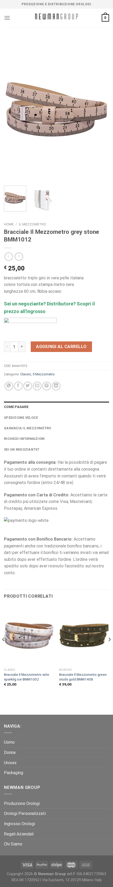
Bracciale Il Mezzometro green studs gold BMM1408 (83, 676)
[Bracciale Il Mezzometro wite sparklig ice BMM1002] (29, 635)
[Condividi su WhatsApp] (8, 386)
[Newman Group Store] (56, 18)
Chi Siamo (13, 843)
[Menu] (7, 17)
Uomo (9, 742)
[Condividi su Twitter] (27, 386)
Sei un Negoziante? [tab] (22, 449)
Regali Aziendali (19, 833)
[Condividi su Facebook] (18, 386)
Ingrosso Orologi (19, 823)
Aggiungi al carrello (61, 346)
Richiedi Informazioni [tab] (24, 439)
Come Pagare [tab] (16, 407)
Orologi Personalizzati (25, 813)
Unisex (10, 762)
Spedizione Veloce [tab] (21, 418)
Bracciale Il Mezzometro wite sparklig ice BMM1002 (26, 676)
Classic (25, 374)
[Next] (100, 109)
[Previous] (12, 109)
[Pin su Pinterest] (46, 386)
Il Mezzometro (32, 224)
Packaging (13, 772)
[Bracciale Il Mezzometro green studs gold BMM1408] (84, 635)
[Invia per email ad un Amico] (37, 386)
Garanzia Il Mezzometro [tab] (27, 428)
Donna (10, 752)
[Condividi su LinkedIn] (56, 386)
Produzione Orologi (22, 803)
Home (9, 224)
